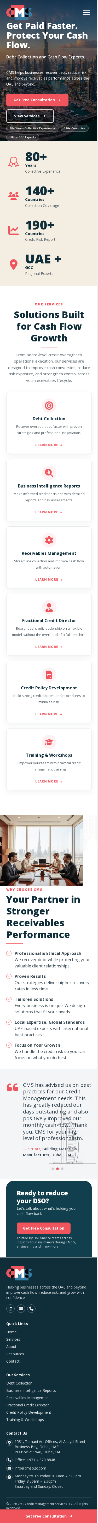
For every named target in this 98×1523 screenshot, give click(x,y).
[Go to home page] (19, 12)
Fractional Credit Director (27, 1404)
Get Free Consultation (34, 99)
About (11, 1346)
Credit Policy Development (28, 1412)
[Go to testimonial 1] (52, 1168)
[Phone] (31, 1308)
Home (11, 1331)
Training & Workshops (25, 1419)
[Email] (21, 1308)
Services (13, 1339)
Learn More (49, 445)
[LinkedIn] (10, 1308)
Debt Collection (19, 1383)
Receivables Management (28, 1397)
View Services (27, 115)
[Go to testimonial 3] (62, 1168)
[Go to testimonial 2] (57, 1168)
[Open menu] (86, 12)
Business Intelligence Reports (31, 1390)
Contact (13, 1361)
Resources (15, 1353)
